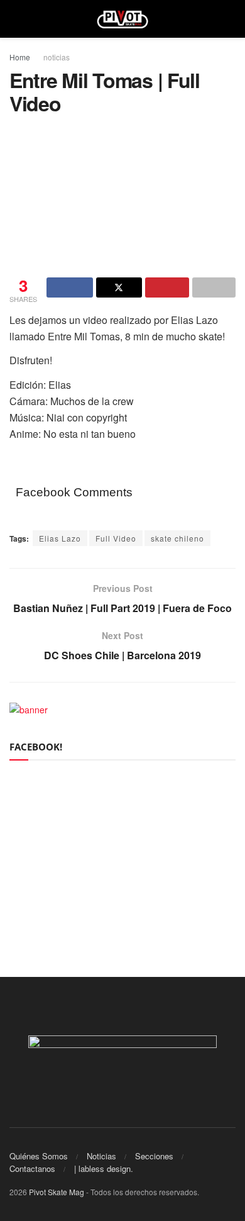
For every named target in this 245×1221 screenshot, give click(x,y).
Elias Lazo (60, 538)
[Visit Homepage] (123, 18)
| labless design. (103, 1168)
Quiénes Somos (38, 1156)
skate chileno (177, 538)
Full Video (115, 538)
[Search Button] (230, 19)
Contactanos (32, 1168)
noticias (56, 57)
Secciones (154, 1156)
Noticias (101, 1156)
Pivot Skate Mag (56, 1191)
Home (19, 57)
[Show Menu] (14, 19)
